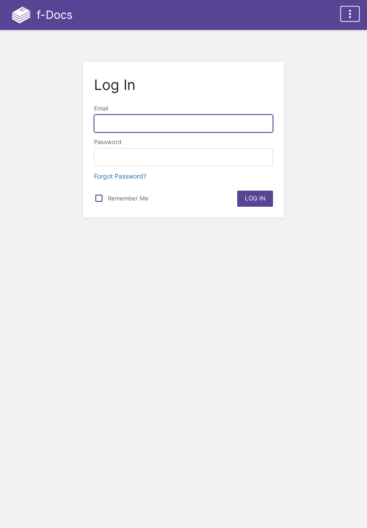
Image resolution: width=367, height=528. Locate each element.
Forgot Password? (120, 176)
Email (101, 108)
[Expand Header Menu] (350, 14)
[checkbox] (98, 198)
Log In (255, 198)
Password (107, 141)
